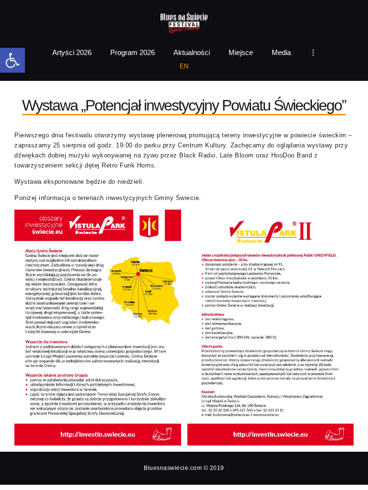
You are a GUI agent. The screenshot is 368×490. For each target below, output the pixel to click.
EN (184, 66)
